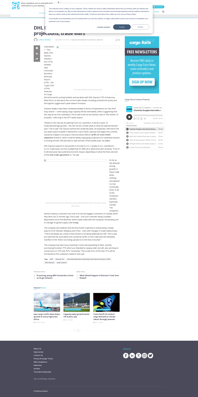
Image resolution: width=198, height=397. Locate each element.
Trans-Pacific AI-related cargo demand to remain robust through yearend (104, 317)
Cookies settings (103, 27)
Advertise (38, 365)
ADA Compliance (40, 362)
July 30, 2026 (69, 320)
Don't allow (43, 13)
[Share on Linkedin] (37, 53)
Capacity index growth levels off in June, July (76, 315)
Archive (37, 368)
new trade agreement (59, 155)
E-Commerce (91, 40)
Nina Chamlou (45, 40)
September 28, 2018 (62, 40)
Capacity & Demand (78, 40)
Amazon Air (60, 259)
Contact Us (38, 355)
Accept (122, 27)
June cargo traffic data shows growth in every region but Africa (47, 317)
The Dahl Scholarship (42, 372)
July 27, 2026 (98, 322)
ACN (51, 259)
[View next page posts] (78, 330)
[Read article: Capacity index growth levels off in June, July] (76, 302)
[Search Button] (163, 11)
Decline (140, 27)
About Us (37, 349)
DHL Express (49, 263)
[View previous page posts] (74, 330)
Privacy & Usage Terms (43, 359)
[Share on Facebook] (37, 48)
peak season (62, 263)
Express (100, 40)
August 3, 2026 (40, 322)
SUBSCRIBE (159, 7)
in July (75, 222)
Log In (156, 11)
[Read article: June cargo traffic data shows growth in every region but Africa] (47, 302)
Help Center (38, 352)
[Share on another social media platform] (37, 59)
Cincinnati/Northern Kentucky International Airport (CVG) (88, 259)
